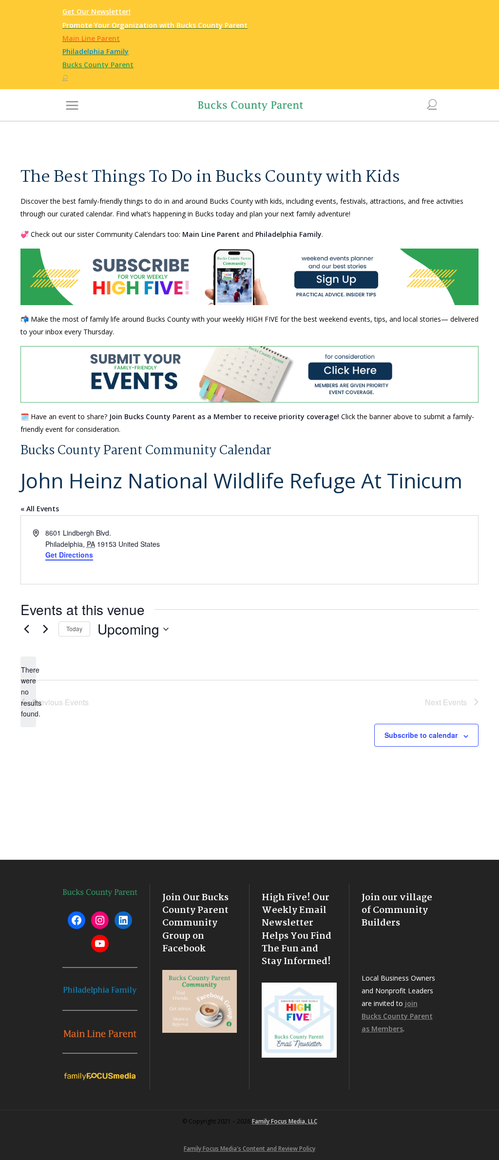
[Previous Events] (26, 629)
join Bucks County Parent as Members (397, 1016)
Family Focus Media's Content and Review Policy (249, 1148)
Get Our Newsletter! (96, 11)
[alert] (28, 692)
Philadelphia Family (288, 234)
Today (74, 628)
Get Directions (69, 555)
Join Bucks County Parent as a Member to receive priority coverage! (224, 416)
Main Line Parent (211, 234)
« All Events (39, 508)
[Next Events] (45, 629)
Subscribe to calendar (421, 735)
